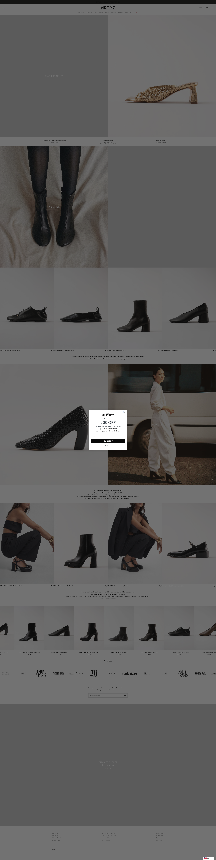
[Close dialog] (124, 412)
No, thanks (108, 446)
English (209, 858)
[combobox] (208, 858)
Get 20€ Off (108, 441)
